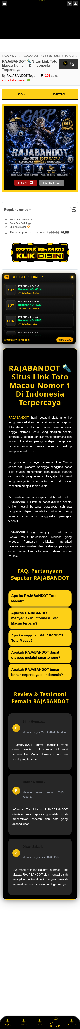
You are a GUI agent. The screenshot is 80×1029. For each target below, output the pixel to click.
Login (24, 1024)
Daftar (40, 1024)
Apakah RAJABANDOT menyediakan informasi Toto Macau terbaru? (34, 618)
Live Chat (72, 1024)
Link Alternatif (55, 1024)
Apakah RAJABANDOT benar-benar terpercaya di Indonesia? (37, 672)
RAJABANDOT (10, 55)
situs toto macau (51, 55)
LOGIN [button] (22, 183)
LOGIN (21, 94)
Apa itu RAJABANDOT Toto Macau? (34, 598)
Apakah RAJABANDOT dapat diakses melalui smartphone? (35, 655)
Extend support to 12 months (39, 232)
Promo (7, 1024)
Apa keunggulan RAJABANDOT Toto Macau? (37, 638)
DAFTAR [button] (48, 183)
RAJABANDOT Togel (21, 75)
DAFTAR (59, 94)
